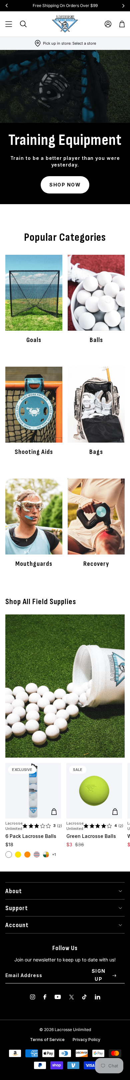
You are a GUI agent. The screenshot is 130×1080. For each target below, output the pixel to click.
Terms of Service (47, 1039)
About (13, 891)
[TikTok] (84, 997)
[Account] (108, 24)
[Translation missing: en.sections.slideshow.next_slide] (123, 5)
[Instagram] (32, 996)
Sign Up (99, 975)
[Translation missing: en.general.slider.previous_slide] (6, 5)
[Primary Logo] (65, 24)
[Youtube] (57, 996)
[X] (71, 996)
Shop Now (65, 184)
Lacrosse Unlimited (14, 826)
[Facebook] (44, 996)
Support (16, 908)
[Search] (23, 24)
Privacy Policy (86, 1039)
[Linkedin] (97, 997)
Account (17, 925)
